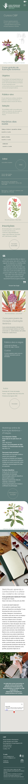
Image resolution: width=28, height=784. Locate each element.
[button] (26, 5)
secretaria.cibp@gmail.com (9, 757)
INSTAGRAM (6, 762)
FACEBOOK (5, 760)
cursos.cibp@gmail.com (8, 756)
